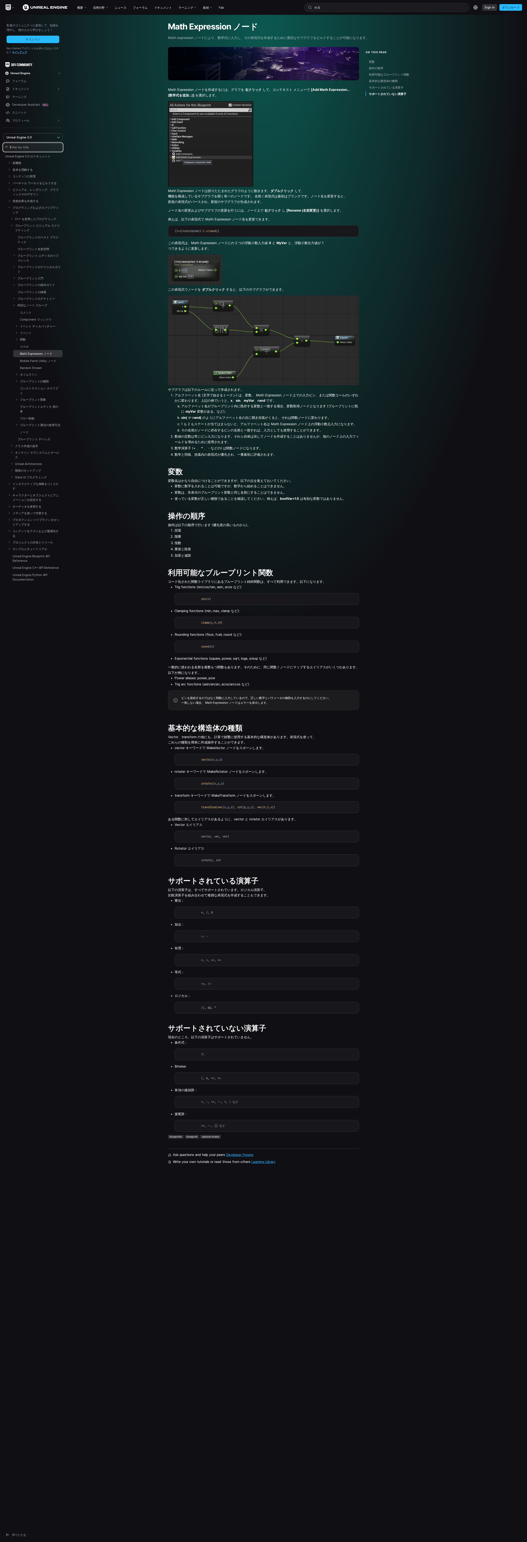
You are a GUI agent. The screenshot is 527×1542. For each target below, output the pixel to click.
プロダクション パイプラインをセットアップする (36, 522)
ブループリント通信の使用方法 (40, 425)
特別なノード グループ (32, 305)
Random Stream (31, 368)
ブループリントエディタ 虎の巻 (39, 409)
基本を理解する (23, 169)
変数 (372, 61)
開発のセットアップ (28, 470)
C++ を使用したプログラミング (35, 219)
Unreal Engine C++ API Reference (36, 567)
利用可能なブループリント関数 (389, 74)
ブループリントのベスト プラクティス (38, 239)
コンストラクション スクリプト (39, 390)
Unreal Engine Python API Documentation (30, 577)
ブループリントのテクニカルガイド (39, 269)
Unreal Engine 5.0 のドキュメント (27, 156)
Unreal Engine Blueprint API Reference (31, 558)
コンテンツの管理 (24, 176)
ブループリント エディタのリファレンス (38, 258)
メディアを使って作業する (30, 513)
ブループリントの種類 (34, 381)
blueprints (176, 1136)
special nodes (210, 1136)
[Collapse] (9, 207)
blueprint (192, 1136)
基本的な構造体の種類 (383, 81)
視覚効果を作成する (25, 201)
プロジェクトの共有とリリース (33, 542)
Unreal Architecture (28, 464)
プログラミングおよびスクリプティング (36, 210)
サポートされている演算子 (386, 87)
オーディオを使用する (27, 506)
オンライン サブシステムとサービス (37, 455)
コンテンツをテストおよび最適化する (36, 533)
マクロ (24, 346)
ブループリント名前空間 (33, 249)
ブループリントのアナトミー (36, 298)
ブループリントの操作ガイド (36, 285)
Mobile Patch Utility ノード (38, 361)
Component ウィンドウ (35, 319)
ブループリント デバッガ (33, 439)
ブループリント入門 (30, 278)
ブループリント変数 (33, 399)
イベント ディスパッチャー (37, 326)
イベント (25, 333)
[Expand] (9, 162)
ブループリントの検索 (31, 292)
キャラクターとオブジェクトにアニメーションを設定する (36, 497)
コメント (25, 312)
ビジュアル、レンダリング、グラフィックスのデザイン (36, 192)
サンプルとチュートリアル (30, 549)
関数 (23, 339)
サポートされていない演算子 (387, 94)
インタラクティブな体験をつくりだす (36, 486)
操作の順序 (376, 68)
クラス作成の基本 (26, 446)
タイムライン (28, 374)
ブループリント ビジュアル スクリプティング (37, 228)
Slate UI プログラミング (31, 477)
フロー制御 (27, 418)
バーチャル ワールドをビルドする (35, 183)
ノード (24, 432)
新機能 (17, 163)
